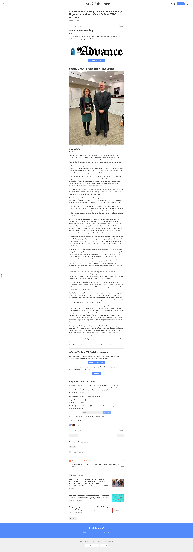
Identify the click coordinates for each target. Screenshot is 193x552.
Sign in (188, 4)
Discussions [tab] (80, 475)
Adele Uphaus (79, 500)
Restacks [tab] (79, 446)
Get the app (104, 545)
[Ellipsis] (123, 460)
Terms (102, 541)
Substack (89, 549)
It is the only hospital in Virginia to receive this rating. (83, 511)
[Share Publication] (174, 3)
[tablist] (75, 446)
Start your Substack (92, 545)
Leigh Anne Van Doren (78, 460)
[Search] (171, 3)
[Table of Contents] (2, 276)
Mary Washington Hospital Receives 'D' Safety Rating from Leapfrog (88, 508)
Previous (74, 436)
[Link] (67, 30)
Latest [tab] (74, 475)
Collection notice (109, 541)
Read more (95, 39)
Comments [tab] (72, 446)
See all (72, 518)
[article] (96, 485)
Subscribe (180, 4)
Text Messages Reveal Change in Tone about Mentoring (89, 495)
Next (119, 436)
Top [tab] (71, 475)
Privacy (98, 541)
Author (74, 462)
